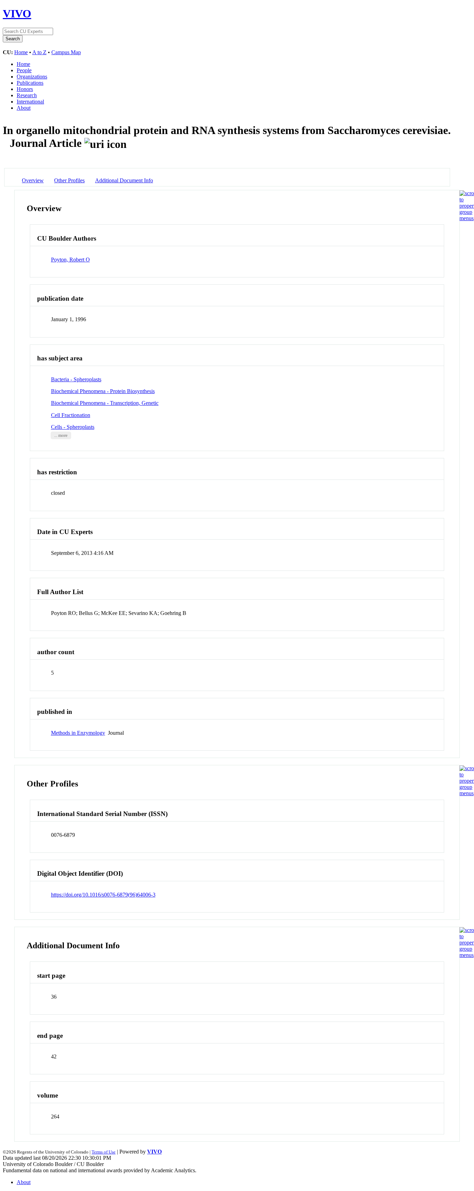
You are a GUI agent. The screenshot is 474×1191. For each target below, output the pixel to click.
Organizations (32, 77)
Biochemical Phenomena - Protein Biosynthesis (103, 391)
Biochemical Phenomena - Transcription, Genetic (105, 403)
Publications (30, 83)
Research (27, 95)
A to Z (39, 52)
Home (21, 52)
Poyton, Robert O (70, 260)
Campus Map (66, 52)
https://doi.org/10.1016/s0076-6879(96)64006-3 (103, 895)
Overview (33, 180)
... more (61, 435)
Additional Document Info (124, 180)
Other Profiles (69, 180)
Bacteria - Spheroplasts (76, 379)
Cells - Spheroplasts (72, 427)
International (30, 102)
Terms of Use (104, 1152)
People (24, 70)
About (24, 108)
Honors (25, 89)
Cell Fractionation (70, 415)
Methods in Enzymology (78, 733)
